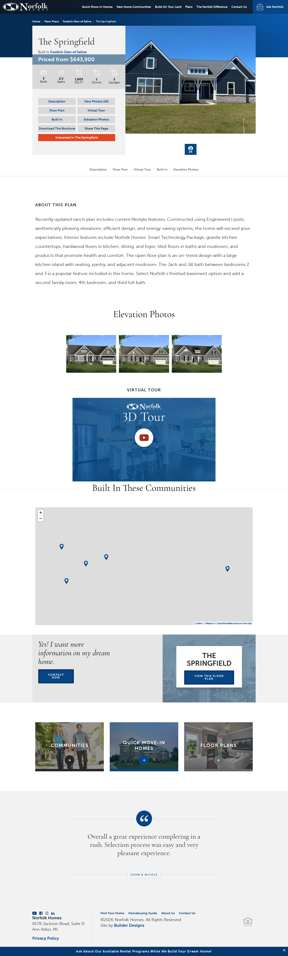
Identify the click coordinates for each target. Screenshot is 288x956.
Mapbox (210, 623)
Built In (57, 119)
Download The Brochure (57, 128)
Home (36, 21)
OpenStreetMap (225, 623)
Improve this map (243, 623)
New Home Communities (134, 7)
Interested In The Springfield (76, 137)
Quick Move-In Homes (97, 7)
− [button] (40, 518)
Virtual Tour (96, 110)
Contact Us (239, 7)
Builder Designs (129, 925)
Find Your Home (112, 913)
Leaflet (198, 623)
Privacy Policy (45, 938)
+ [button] (40, 512)
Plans (189, 7)
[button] (96, 101)
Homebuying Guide (142, 913)
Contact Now (56, 676)
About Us (168, 913)
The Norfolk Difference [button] (212, 7)
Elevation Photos (96, 119)
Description (56, 101)
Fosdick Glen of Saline (77, 21)
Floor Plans (51, 21)
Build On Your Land (168, 7)
